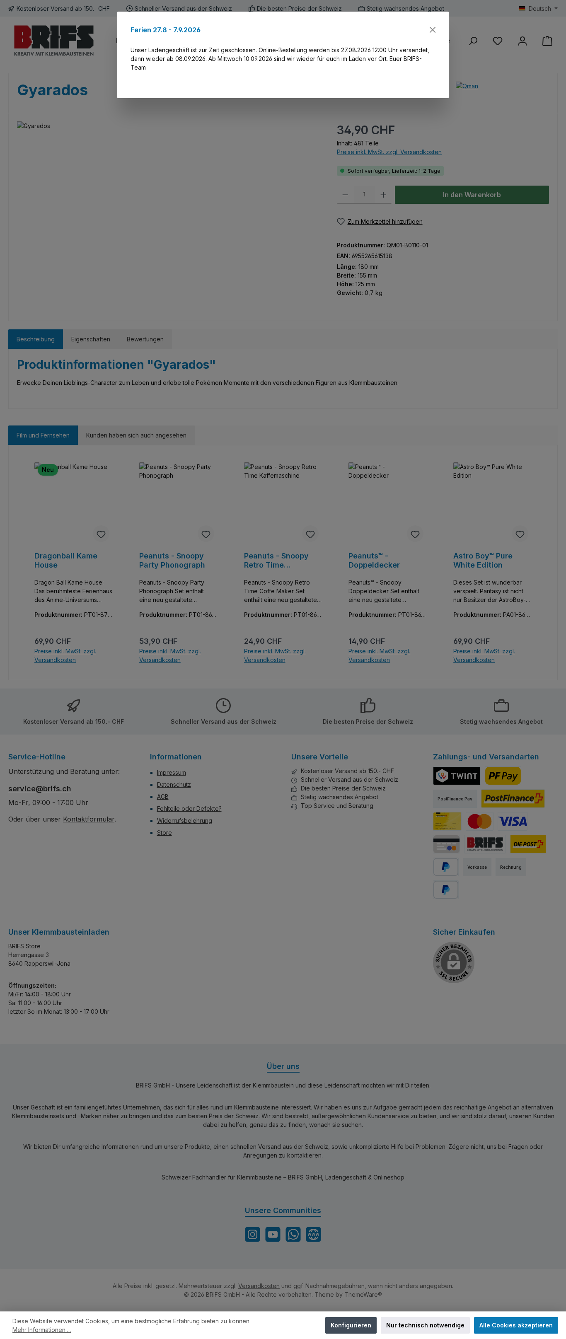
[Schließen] (432, 30)
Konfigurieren (351, 1325)
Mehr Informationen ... (41, 1329)
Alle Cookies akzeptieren (516, 1325)
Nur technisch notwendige (425, 1325)
